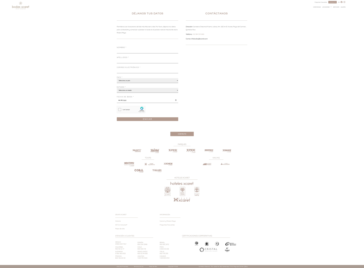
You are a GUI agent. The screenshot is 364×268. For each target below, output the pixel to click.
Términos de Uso (138, 266)
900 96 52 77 (119, 248)
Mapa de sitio (120, 229)
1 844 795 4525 (142, 257)
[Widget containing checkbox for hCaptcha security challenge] (131, 109)
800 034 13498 (142, 243)
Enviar (147, 119)
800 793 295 (164, 252)
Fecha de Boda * (125, 97)
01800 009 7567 (120, 243)
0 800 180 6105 (120, 252)
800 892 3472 (164, 243)
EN (339, 2)
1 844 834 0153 (164, 257)
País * (119, 77)
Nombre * (121, 47)
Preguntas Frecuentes (321, 2)
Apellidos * (123, 57)
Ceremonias (317, 7)
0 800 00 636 (164, 248)
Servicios (336, 7)
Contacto (332, 2)
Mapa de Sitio (153, 266)
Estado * (121, 87)
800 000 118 (142, 248)
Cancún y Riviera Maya (168, 221)
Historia (118, 221)
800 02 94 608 (142, 252)
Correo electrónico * (128, 67)
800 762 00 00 (120, 257)
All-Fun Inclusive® (121, 225)
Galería (343, 7)
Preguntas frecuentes (167, 225)
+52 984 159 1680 (198, 34)
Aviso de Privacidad (122, 266)
